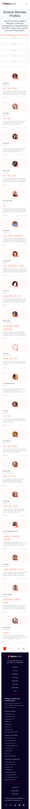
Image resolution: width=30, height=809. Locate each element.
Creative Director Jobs (10, 764)
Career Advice (15, 677)
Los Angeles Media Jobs (10, 774)
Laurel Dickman (7, 260)
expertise (14, 38)
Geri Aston (6, 411)
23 (18, 648)
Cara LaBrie (6, 113)
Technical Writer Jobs (10, 743)
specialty (14, 44)
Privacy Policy (15, 794)
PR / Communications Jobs (11, 731)
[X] (10, 805)
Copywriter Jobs (9, 748)
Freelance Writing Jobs (10, 755)
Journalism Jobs (9, 729)
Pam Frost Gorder (7, 200)
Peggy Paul (6, 83)
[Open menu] (26, 4)
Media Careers (15, 687)
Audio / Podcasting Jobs (10, 740)
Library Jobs (8, 726)
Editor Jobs (7, 753)
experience (14, 61)
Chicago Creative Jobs (10, 772)
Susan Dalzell (6, 170)
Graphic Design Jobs (10, 716)
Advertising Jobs (9, 769)
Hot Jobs (15, 670)
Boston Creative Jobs (10, 779)
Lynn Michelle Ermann (9, 383)
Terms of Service (15, 790)
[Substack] (23, 805)
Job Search (15, 667)
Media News (15, 680)
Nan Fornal (6, 353)
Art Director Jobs (9, 767)
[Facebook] (6, 805)
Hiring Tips (15, 684)
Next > (23, 648)
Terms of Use (15, 787)
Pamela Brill (6, 143)
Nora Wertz (6, 564)
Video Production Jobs (10, 738)
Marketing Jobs (8, 724)
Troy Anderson (7, 441)
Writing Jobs (8, 721)
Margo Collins (6, 321)
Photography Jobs (9, 719)
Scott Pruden (6, 501)
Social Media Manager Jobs (11, 745)
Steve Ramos (6, 230)
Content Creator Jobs (10, 762)
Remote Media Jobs (9, 714)
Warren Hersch (7, 471)
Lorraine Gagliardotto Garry (10, 531)
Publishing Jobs (8, 750)
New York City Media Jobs (11, 777)
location (14, 55)
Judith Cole (6, 290)
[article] (15, 85)
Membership (15, 674)
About (15, 691)
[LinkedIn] (15, 805)
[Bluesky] (19, 805)
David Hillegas (7, 627)
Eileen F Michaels (7, 594)
